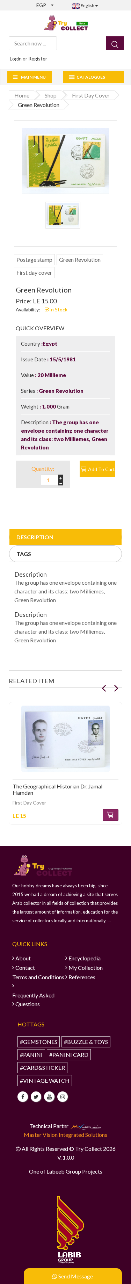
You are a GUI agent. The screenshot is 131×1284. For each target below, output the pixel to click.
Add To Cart (101, 469)
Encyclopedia (84, 958)
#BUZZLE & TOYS (86, 1041)
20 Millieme (51, 375)
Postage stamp (34, 259)
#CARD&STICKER (42, 1067)
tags (23, 553)
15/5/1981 (62, 359)
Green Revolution (80, 259)
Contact (25, 967)
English (87, 5)
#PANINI (31, 1054)
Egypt (50, 343)
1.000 (49, 406)
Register (37, 59)
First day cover (34, 272)
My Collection (85, 967)
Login (16, 59)
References (81, 977)
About (23, 958)
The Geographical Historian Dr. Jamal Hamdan (57, 789)
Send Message (75, 1276)
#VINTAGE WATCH (45, 1080)
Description (34, 537)
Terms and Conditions (38, 977)
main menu (33, 77)
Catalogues (91, 77)
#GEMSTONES (38, 1041)
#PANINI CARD (68, 1054)
